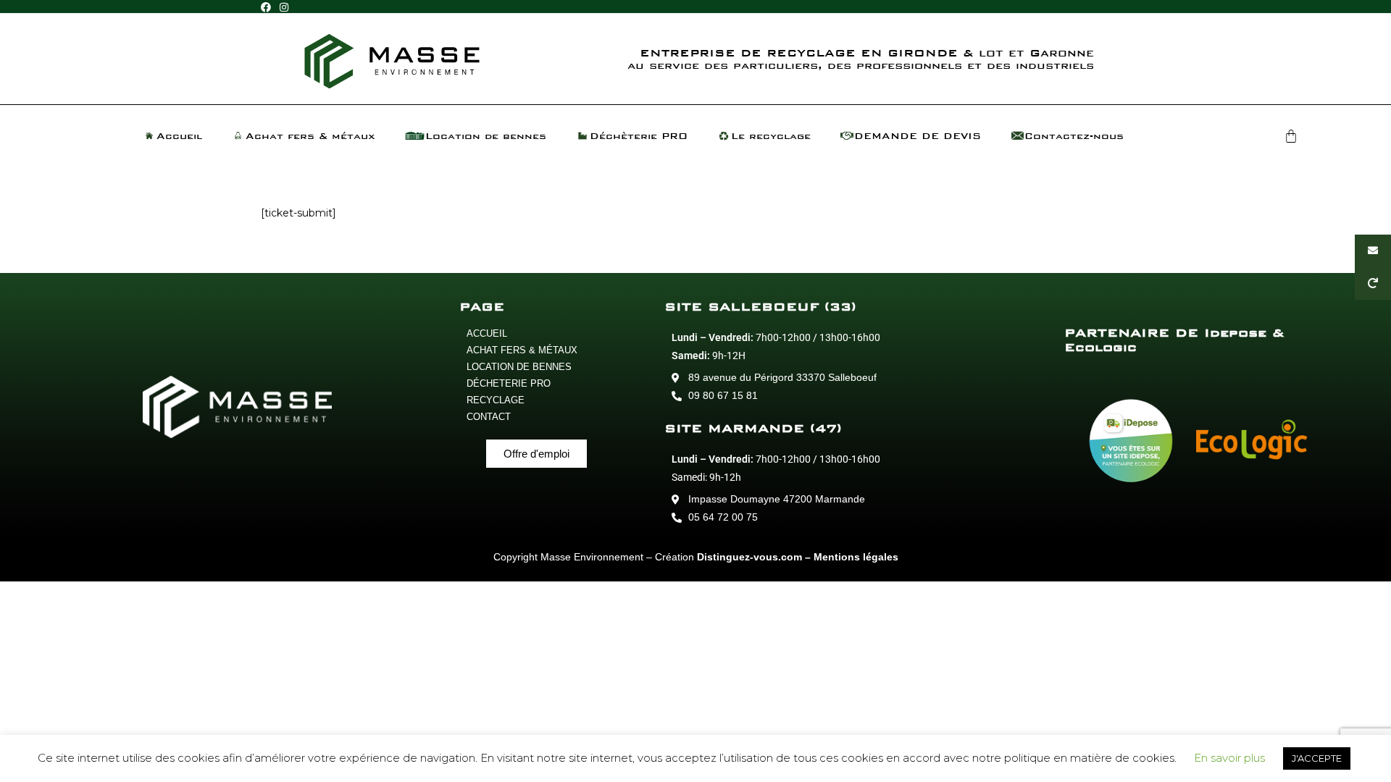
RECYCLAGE (496, 400)
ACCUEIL (487, 333)
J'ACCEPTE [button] (1317, 758)
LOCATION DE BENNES (519, 366)
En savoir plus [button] (1229, 758)
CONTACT (489, 416)
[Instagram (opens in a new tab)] (284, 7)
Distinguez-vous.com (749, 557)
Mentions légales (856, 557)
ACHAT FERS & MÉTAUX (522, 350)
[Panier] (1291, 136)
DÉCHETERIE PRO (509, 383)
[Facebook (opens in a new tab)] (268, 7)
